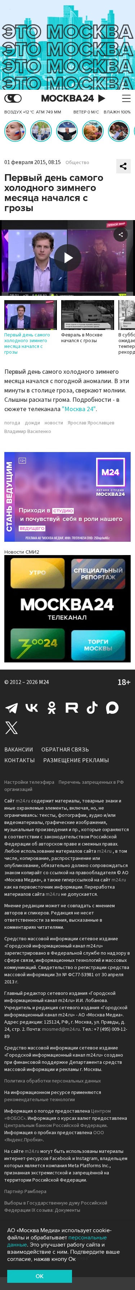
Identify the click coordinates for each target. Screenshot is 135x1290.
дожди (32, 422)
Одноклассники (52, 707)
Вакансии (18, 750)
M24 (44, 682)
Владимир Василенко (27, 431)
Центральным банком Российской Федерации (55, 1125)
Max (112, 707)
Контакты (19, 760)
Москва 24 (68, 98)
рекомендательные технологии (39, 1099)
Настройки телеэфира (29, 782)
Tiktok (92, 707)
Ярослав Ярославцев (91, 422)
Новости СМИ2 (21, 552)
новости (54, 422)
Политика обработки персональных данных (52, 1081)
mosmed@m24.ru (61, 1029)
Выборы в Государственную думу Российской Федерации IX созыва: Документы (55, 1207)
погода (12, 422)
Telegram (11, 707)
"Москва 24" (79, 409)
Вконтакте (31, 707)
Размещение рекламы (76, 760)
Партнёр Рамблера (25, 1191)
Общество (77, 162)
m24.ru (23, 801)
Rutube (72, 707)
